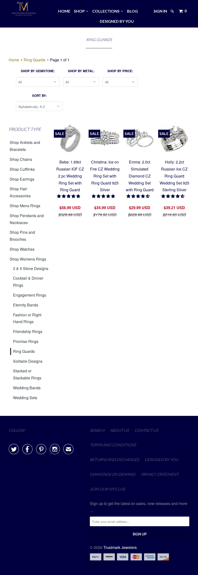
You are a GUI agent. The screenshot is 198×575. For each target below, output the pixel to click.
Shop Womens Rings (28, 259)
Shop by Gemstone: (38, 71)
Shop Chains (21, 159)
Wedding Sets (25, 397)
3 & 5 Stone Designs (30, 268)
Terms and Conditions (113, 444)
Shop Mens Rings (25, 205)
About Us (119, 430)
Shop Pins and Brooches (22, 235)
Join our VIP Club (107, 489)
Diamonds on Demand (112, 474)
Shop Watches (22, 249)
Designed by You (117, 21)
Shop (80, 11)
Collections (106, 11)
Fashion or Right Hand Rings (27, 318)
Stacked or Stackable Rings (27, 374)
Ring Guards (24, 351)
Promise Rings (25, 341)
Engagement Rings (29, 295)
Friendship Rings (27, 331)
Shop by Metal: (81, 71)
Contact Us (146, 430)
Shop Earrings (22, 179)
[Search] (173, 11)
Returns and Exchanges (114, 459)
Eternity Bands (25, 305)
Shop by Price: (120, 71)
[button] (69, 196)
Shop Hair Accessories (20, 192)
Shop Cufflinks (22, 169)
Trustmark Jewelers (120, 547)
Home (64, 11)
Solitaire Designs (27, 361)
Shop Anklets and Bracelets (25, 146)
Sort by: (39, 95)
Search (97, 430)
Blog (132, 11)
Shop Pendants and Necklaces (27, 219)
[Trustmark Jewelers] (24, 8)
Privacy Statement (159, 474)
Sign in (160, 11)
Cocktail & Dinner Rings (28, 281)
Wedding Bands (27, 387)
